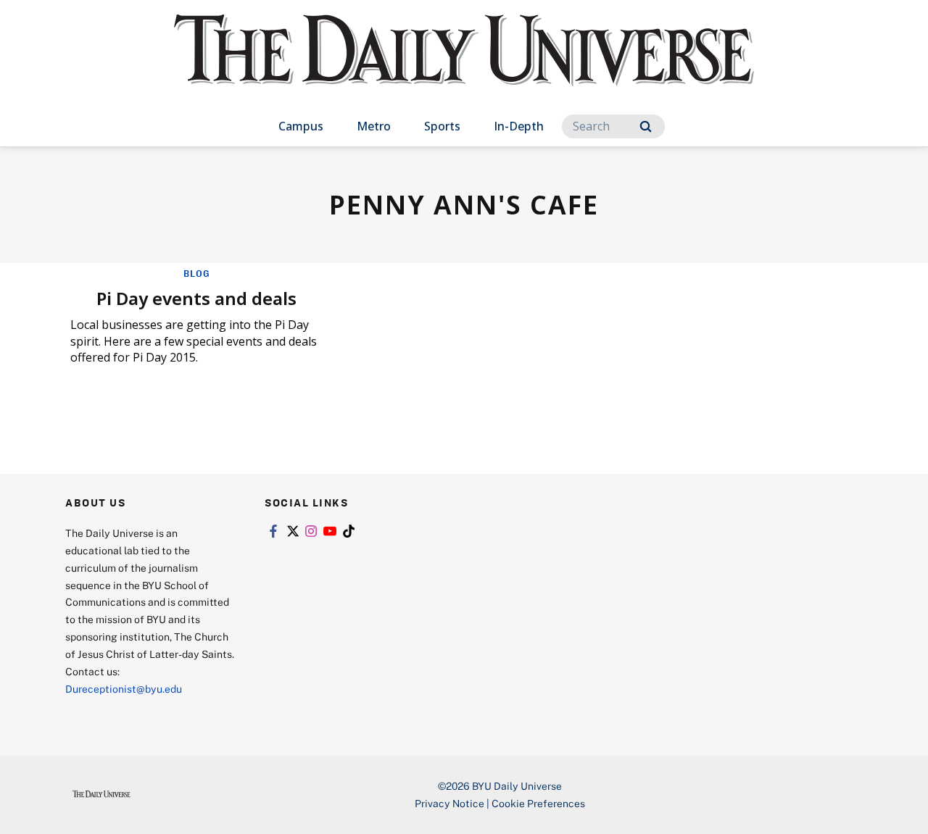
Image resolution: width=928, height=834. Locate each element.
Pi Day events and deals (196, 298)
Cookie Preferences (538, 803)
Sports (442, 126)
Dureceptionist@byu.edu (123, 689)
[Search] (645, 126)
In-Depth (519, 126)
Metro (374, 126)
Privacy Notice (449, 803)
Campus (300, 126)
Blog (196, 273)
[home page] (464, 64)
